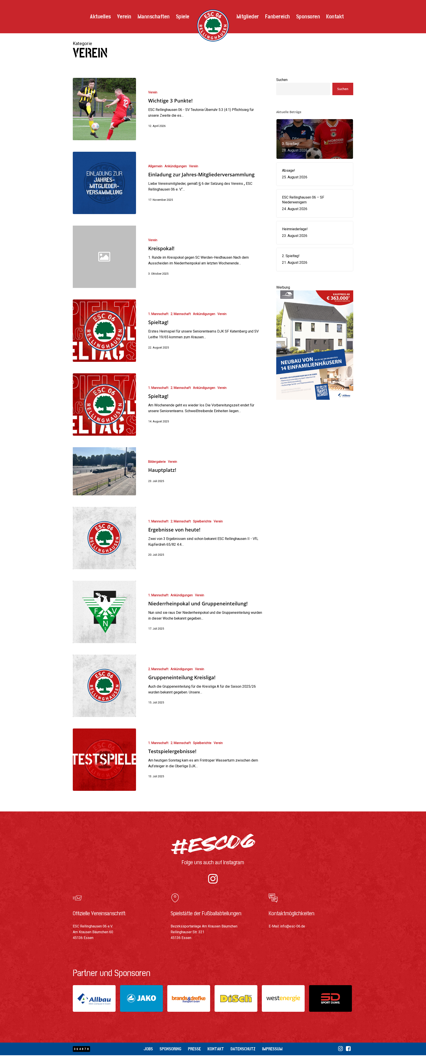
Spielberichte (202, 521)
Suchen (282, 80)
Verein (152, 92)
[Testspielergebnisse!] (104, 759)
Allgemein (155, 166)
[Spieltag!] (104, 330)
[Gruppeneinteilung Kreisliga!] (104, 686)
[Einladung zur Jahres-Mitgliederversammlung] (104, 183)
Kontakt (215, 1049)
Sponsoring (170, 1049)
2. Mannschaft (181, 314)
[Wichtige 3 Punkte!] (104, 109)
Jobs (148, 1049)
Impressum (272, 1049)
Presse (194, 1049)
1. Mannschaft (158, 314)
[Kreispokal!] (201, 257)
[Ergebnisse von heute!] (104, 538)
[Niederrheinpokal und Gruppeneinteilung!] (104, 612)
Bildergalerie (157, 461)
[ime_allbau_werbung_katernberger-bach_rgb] (314, 402)
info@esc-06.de (292, 926)
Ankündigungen (176, 166)
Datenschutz (243, 1049)
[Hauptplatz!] (104, 471)
